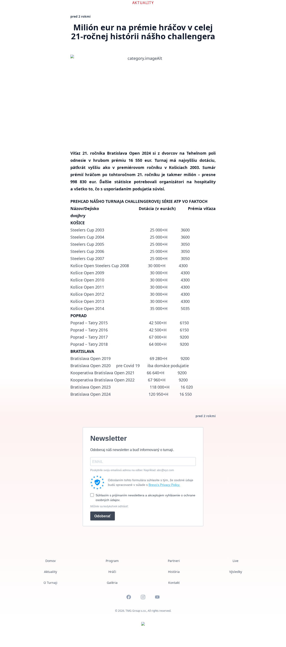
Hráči (112, 572)
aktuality (50, 572)
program (112, 561)
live (235, 561)
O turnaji (50, 582)
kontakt (174, 582)
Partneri (174, 561)
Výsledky (235, 572)
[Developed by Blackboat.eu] (143, 624)
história (174, 572)
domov (50, 561)
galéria (112, 582)
